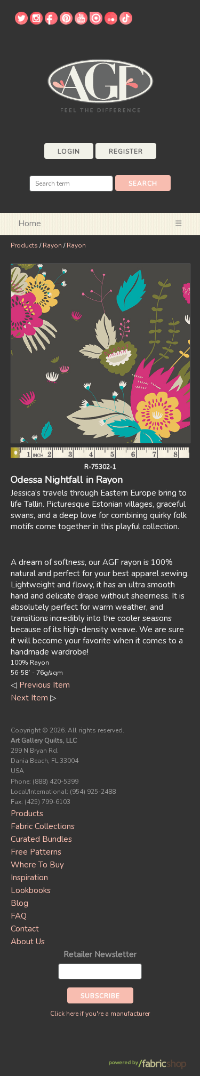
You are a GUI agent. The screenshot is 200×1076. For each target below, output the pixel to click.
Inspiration (29, 877)
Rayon (52, 245)
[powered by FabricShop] (147, 1064)
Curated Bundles (41, 839)
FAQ (19, 916)
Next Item (29, 697)
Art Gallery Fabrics (100, 84)
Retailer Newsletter (100, 954)
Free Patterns (36, 852)
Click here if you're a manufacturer (100, 1013)
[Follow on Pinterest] (66, 22)
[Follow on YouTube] (81, 22)
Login (69, 151)
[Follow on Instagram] (36, 22)
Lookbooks (31, 890)
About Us (28, 941)
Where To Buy (37, 864)
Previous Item (44, 685)
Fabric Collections (43, 826)
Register (126, 151)
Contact (25, 928)
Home (29, 223)
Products (24, 245)
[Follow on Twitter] (21, 22)
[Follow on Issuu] (96, 22)
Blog (19, 903)
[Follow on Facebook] (51, 22)
